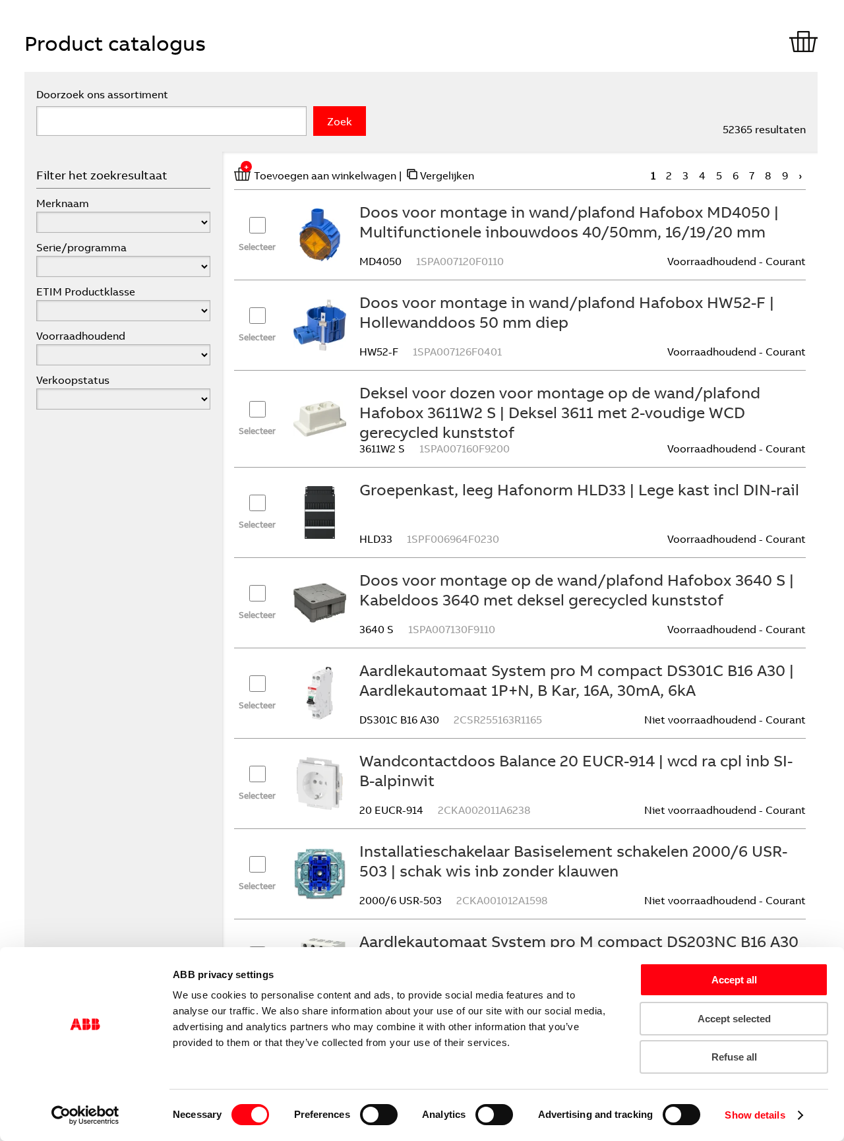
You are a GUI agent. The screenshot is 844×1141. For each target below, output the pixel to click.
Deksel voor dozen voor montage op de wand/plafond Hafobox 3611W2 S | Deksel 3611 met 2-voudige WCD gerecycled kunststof (559, 412)
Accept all (734, 979)
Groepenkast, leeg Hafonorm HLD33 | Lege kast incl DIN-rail (579, 489)
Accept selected (734, 1018)
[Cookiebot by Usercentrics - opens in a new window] (85, 1115)
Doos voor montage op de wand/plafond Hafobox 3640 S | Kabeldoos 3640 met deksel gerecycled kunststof (576, 589)
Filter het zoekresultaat (101, 175)
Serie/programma (81, 247)
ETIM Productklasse (85, 291)
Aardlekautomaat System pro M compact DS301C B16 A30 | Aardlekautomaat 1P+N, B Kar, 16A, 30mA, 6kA (576, 680)
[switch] (379, 1114)
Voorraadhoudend (80, 335)
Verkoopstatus (72, 379)
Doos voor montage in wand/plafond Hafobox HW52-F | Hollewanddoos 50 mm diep (566, 312)
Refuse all (734, 1057)
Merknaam (62, 203)
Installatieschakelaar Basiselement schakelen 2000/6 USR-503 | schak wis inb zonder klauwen (573, 860)
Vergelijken (447, 175)
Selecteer (257, 246)
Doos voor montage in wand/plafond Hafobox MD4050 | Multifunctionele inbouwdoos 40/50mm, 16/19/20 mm (569, 221)
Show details (755, 1115)
